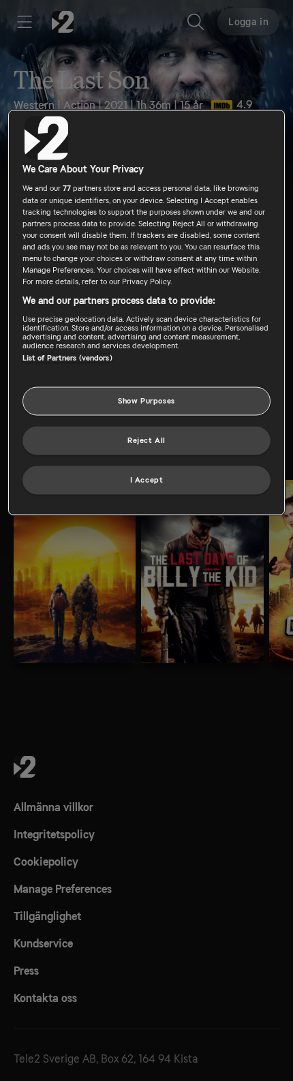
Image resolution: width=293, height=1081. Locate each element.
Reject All (146, 440)
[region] (146, 312)
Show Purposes (146, 401)
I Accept (147, 479)
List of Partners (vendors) (67, 357)
